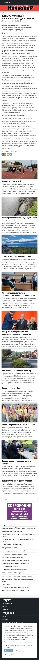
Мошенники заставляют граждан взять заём (15, 590)
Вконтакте (5, 606)
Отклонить (20, 651)
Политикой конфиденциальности (14, 640)
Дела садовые (6, 584)
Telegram (5, 609)
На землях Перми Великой (10, 566)
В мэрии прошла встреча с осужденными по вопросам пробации (18, 294)
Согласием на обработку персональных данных (18, 642)
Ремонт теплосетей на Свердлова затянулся (15, 560)
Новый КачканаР (8, 21)
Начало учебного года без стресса (17, 481)
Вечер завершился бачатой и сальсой (18, 424)
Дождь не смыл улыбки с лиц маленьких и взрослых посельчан (16, 333)
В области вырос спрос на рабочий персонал (15, 570)
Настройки (9, 655)
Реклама (5, 619)
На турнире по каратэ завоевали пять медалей (16, 587)
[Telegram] (8, 154)
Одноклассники (7, 604)
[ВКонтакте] (3, 154)
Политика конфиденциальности (12, 622)
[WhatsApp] (10, 154)
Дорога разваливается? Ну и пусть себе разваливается (19, 219)
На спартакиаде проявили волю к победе (16, 462)
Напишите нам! (7, 2)
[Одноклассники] (5, 154)
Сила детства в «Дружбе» (13, 388)
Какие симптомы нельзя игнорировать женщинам (17, 576)
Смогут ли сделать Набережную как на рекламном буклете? (17, 580)
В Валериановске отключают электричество (15, 563)
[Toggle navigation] (3, 12)
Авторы (4, 617)
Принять (8, 651)
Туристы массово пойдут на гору (16, 256)
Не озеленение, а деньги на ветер (16, 370)
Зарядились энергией (11, 181)
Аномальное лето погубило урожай (12, 573)
